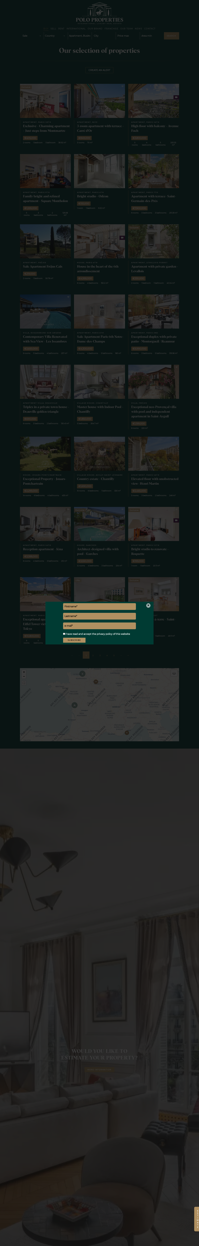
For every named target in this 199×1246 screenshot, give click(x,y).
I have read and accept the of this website (97, 634)
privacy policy (104, 634)
